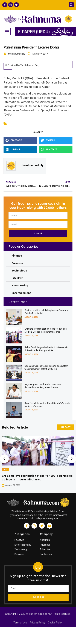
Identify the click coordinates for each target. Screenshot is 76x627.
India (5, 469)
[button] (71, 4)
